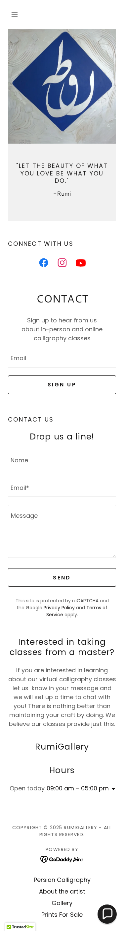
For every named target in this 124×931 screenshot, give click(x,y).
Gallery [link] (62, 903)
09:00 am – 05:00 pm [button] (78, 788)
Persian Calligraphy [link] (62, 880)
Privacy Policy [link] (59, 607)
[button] (16, 14)
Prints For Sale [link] (62, 914)
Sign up (62, 384)
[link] (43, 264)
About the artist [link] (62, 891)
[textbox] (62, 357)
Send (62, 577)
